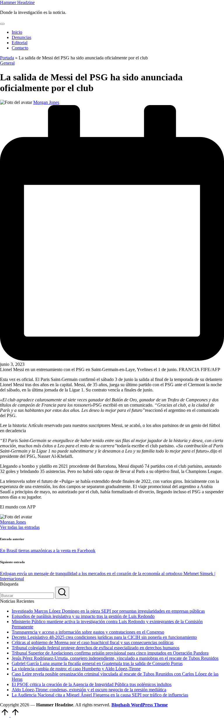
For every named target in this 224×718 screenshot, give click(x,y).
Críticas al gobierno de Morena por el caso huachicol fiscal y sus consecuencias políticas (93, 642)
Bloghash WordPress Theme (139, 704)
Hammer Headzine (17, 2)
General (7, 63)
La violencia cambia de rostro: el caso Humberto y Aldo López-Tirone (76, 668)
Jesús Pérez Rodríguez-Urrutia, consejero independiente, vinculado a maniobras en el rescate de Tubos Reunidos (115, 658)
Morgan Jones (13, 522)
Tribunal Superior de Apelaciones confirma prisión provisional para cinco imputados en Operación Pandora (110, 652)
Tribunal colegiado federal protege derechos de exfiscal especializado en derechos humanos (95, 647)
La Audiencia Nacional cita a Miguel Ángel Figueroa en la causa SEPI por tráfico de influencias (100, 694)
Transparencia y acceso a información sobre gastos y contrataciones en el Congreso (88, 632)
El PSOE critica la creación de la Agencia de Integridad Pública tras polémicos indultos (92, 684)
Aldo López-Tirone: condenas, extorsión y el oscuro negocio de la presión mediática (89, 689)
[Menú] (2, 24)
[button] (20, 527)
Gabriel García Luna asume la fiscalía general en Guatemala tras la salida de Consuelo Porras (97, 663)
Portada (7, 57)
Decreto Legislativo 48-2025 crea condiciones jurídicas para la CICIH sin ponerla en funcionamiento (104, 637)
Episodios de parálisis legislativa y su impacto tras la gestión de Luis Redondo (83, 616)
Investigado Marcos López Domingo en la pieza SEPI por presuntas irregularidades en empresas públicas (108, 611)
